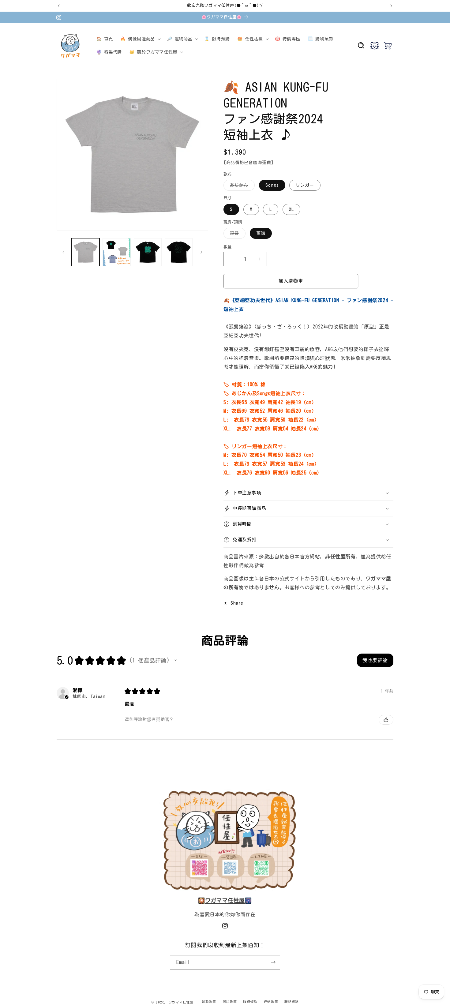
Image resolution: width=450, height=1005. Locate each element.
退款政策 (209, 1001)
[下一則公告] (391, 6)
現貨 (236, 235)
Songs (272, 185)
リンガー (305, 185)
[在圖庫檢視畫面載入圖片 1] (85, 252)
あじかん (241, 187)
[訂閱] (273, 962)
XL (291, 209)
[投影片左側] (63, 252)
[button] (140, 38)
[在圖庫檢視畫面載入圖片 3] (148, 252)
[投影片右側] (201, 252)
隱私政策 (230, 1001)
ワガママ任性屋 (180, 1002)
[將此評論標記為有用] (386, 720)
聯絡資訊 (291, 1001)
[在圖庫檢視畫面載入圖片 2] (116, 252)
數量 (227, 247)
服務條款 (250, 1001)
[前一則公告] (59, 6)
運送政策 (271, 1001)
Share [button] (237, 603)
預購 (260, 233)
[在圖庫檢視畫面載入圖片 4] (179, 252)
